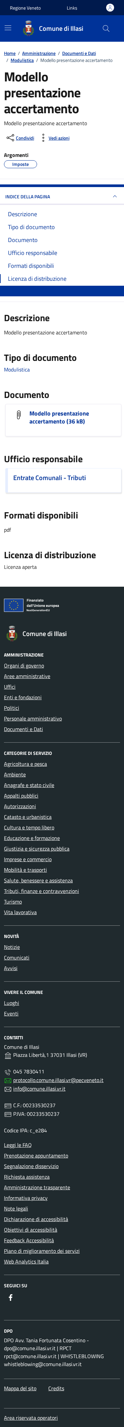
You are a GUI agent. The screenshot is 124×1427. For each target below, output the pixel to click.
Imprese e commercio (28, 859)
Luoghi (11, 1003)
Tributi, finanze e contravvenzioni (41, 891)
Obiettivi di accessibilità (30, 1230)
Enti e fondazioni (23, 697)
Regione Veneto (25, 7)
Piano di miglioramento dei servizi (42, 1251)
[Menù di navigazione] (8, 28)
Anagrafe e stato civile (29, 785)
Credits (56, 1388)
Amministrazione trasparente (37, 1187)
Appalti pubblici (21, 796)
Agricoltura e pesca (25, 764)
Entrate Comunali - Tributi (49, 478)
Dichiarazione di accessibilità (36, 1219)
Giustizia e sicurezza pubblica (36, 849)
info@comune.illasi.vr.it (39, 1089)
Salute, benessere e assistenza (38, 880)
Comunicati (16, 957)
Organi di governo (24, 665)
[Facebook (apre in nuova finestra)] (10, 1297)
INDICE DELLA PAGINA (27, 196)
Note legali (16, 1208)
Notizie (12, 947)
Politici (11, 708)
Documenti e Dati (23, 729)
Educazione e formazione (32, 838)
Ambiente (15, 774)
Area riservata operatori (31, 1418)
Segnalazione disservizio (31, 1166)
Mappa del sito (20, 1388)
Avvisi (11, 968)
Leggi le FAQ (18, 1145)
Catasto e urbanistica (28, 817)
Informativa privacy (26, 1198)
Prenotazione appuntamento (36, 1155)
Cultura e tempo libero (29, 827)
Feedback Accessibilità (29, 1240)
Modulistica (17, 369)
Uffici (10, 687)
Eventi (11, 1013)
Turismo (13, 902)
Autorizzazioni (20, 806)
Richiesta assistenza (27, 1177)
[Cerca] (106, 28)
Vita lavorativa (20, 912)
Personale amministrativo (33, 718)
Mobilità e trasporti (25, 870)
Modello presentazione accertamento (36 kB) (59, 417)
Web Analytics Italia (26, 1261)
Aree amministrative (27, 676)
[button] (72, 7)
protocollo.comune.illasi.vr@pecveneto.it (58, 1080)
